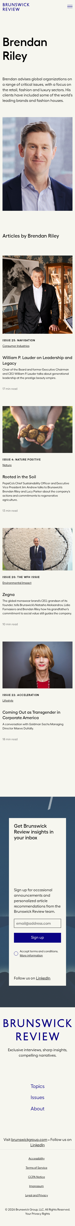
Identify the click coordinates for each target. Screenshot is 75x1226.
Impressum (36, 1186)
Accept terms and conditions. (39, 953)
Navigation (26, 340)
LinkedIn (43, 978)
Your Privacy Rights (37, 1213)
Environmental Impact (16, 582)
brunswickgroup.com (29, 1139)
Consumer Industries (15, 346)
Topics (38, 1086)
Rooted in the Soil (19, 476)
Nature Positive (28, 459)
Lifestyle (7, 700)
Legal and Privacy (36, 1195)
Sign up (37, 937)
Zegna (8, 594)
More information (31, 955)
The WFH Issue (28, 577)
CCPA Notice (36, 1177)
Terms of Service (36, 1167)
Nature (7, 465)
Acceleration (28, 695)
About (37, 1108)
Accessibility (37, 1158)
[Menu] (69, 7)
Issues (37, 1097)
